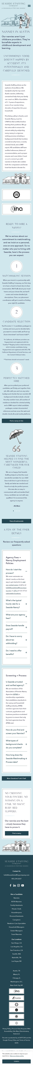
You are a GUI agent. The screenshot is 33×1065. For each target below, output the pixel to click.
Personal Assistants (16, 916)
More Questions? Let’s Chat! (16, 778)
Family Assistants (16, 905)
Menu (29, 6)
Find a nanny (16, 833)
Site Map (16, 1031)
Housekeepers (16, 912)
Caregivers (16, 920)
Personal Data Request (19, 1029)
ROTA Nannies (16, 902)
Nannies (16, 898)
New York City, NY (16, 985)
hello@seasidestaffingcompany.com (16, 875)
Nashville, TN (16, 958)
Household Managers (16, 927)
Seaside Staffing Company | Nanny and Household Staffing (13, 6)
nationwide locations (13, 593)
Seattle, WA (16, 954)
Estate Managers (17, 931)
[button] (16, 571)
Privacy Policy (7, 1029)
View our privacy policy (17, 1056)
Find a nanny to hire (16, 421)
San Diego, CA (16, 943)
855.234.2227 (16, 879)
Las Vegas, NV (17, 961)
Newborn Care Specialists (16, 923)
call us (15, 591)
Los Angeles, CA (16, 947)
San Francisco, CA (16, 950)
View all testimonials (16, 521)
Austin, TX (16, 971)
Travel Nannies (16, 934)
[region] (16, 1058)
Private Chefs (16, 909)
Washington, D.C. (16, 982)
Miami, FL (16, 974)
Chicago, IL (16, 978)
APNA (15, 694)
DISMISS (16, 1061)
